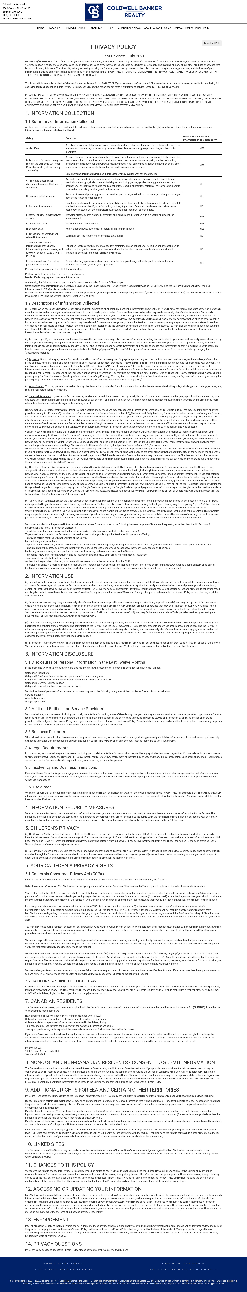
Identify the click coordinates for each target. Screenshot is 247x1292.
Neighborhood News (128, 28)
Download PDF (212, 43)
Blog (110, 28)
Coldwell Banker (56, 1264)
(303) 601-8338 (11, 15)
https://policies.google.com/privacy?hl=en (122, 490)
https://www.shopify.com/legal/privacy (88, 376)
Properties (55, 29)
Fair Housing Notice (203, 1269)
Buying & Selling (77, 29)
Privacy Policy (194, 1264)
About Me (98, 29)
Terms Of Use (171, 1264)
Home (40, 28)
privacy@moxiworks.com (68, 844)
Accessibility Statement (167, 1269)
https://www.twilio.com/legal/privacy (74, 615)
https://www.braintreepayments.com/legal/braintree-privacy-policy (105, 379)
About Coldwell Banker (157, 28)
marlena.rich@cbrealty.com (17, 18)
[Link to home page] (123, 12)
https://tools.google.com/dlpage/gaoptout (62, 494)
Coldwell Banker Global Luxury (191, 28)
